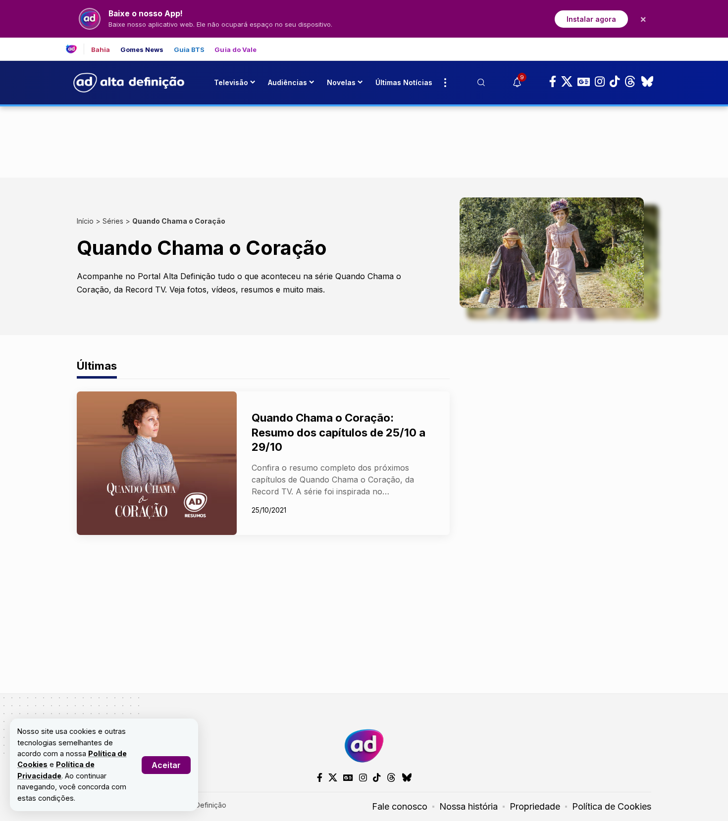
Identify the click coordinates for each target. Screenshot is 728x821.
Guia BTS (189, 50)
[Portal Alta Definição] (364, 746)
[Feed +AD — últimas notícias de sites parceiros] (75, 49)
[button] (166, 765)
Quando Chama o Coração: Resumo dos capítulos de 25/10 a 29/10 (338, 432)
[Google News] (583, 82)
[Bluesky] (647, 82)
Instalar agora (591, 19)
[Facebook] (553, 82)
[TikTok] (614, 82)
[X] (567, 82)
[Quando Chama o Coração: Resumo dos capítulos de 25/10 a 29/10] (157, 463)
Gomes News (142, 50)
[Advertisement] (364, 140)
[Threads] (630, 82)
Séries (113, 221)
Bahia (100, 50)
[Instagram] (599, 82)
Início (85, 221)
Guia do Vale (235, 50)
